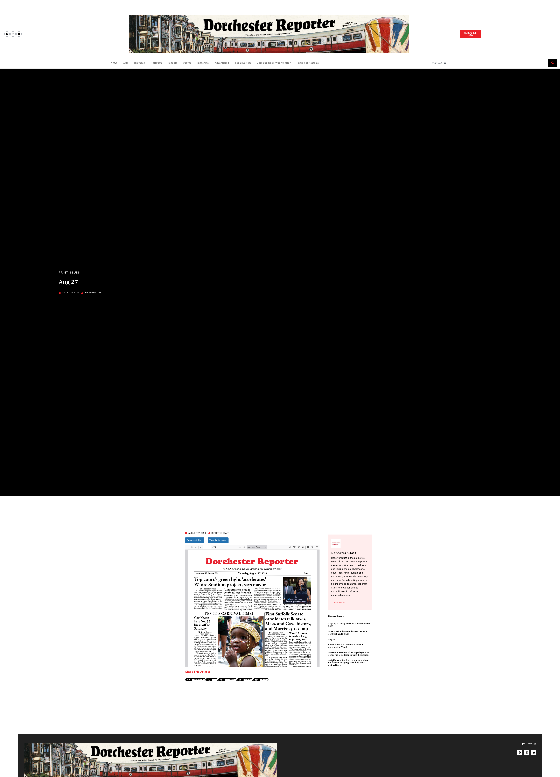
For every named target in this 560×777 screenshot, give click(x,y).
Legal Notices (243, 62)
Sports (187, 62)
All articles (339, 602)
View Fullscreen (217, 540)
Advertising (222, 62)
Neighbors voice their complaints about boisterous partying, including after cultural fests (348, 663)
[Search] (552, 63)
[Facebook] (7, 34)
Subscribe (203, 62)
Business (139, 62)
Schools (172, 62)
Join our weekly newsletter (274, 62)
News (114, 62)
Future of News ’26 (308, 62)
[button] (195, 679)
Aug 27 (331, 639)
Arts (125, 62)
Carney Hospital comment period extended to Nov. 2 (345, 645)
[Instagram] (13, 34)
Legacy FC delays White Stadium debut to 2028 (349, 624)
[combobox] (489, 63)
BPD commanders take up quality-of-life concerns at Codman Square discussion (348, 653)
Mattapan (156, 62)
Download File (194, 540)
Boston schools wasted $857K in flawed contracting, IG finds (348, 632)
